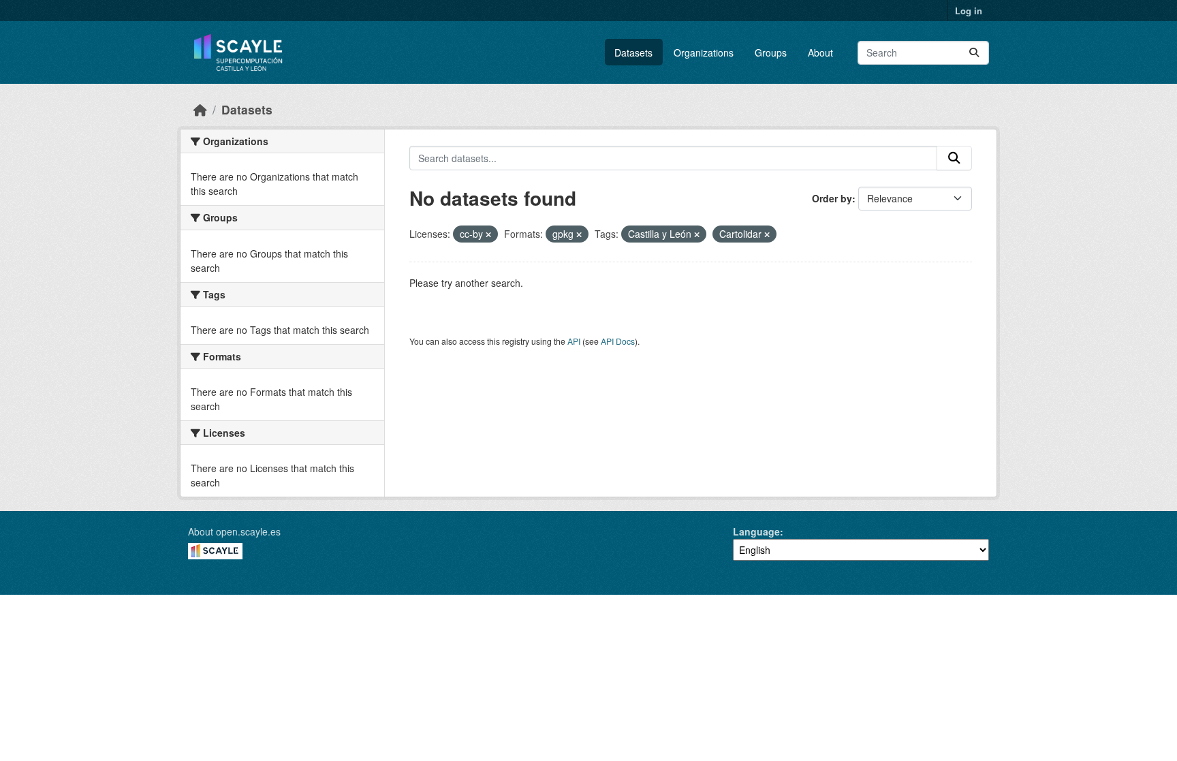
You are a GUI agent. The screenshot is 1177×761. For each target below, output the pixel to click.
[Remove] (488, 234)
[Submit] (974, 53)
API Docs (618, 341)
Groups (771, 52)
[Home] (200, 109)
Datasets (633, 52)
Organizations (704, 52)
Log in (968, 10)
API (573, 341)
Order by (832, 198)
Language (756, 531)
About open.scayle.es (234, 531)
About (820, 52)
